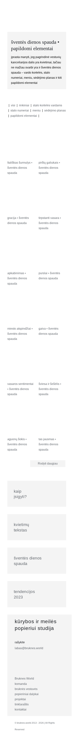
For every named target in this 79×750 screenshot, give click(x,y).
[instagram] (18, 743)
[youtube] (42, 743)
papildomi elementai (23, 115)
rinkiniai (24, 105)
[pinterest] (34, 743)
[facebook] (26, 743)
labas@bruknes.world (29, 648)
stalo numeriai (19, 110)
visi (13, 105)
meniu (37, 110)
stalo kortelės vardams (47, 105)
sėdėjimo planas (55, 110)
